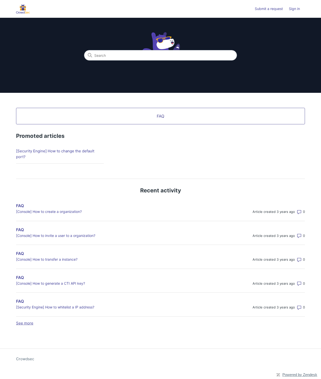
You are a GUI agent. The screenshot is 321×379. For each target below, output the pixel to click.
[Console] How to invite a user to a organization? (55, 235)
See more (24, 323)
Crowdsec (25, 358)
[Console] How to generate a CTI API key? (50, 283)
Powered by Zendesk (299, 374)
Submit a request (269, 9)
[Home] (23, 9)
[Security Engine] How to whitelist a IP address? (55, 307)
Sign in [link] (294, 9)
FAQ (20, 205)
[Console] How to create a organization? (49, 211)
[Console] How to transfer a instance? (46, 259)
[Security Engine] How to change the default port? (55, 154)
